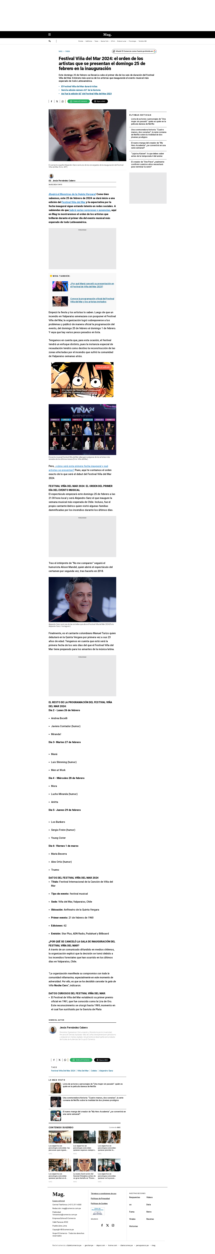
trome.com (113, 1245)
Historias (133, 1226)
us (130, 1204)
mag (153, 1245)
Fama (131, 1212)
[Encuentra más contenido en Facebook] (51, 101)
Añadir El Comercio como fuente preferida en (134, 51)
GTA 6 (113, 41)
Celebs (94, 1071)
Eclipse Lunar (121, 41)
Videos (149, 1197)
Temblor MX (142, 41)
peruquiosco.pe (142, 1245)
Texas (96, 41)
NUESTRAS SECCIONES (137, 1193)
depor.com (100, 1245)
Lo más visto (57, 1080)
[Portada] (58, 1198)
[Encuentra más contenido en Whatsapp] (62, 101)
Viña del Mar (83, 1071)
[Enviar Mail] (50, 181)
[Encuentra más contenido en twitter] (57, 101)
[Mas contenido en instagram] (113, 1225)
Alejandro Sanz (106, 1071)
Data (148, 1204)
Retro (149, 1212)
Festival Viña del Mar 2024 (63, 1071)
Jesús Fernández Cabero (64, 180)
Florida (80, 41)
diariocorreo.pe (126, 1245)
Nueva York (104, 41)
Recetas (150, 1219)
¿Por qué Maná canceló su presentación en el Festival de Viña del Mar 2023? (92, 285)
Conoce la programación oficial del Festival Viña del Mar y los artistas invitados (92, 300)
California (88, 41)
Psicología (132, 41)
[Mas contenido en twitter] (107, 1225)
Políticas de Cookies (99, 1204)
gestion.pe (89, 1245)
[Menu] (50, 34)
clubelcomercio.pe (74, 1245)
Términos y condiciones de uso (103, 1194)
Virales (132, 1219)
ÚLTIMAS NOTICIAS (140, 115)
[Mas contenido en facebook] (102, 1225)
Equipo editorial (59, 1201)
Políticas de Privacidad (100, 1199)
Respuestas (134, 1197)
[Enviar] (50, 41)
